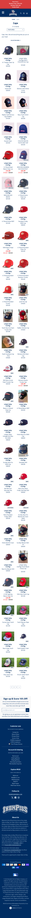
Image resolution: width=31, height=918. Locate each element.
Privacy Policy (15, 736)
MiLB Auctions (15, 779)
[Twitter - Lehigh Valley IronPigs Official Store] (12, 797)
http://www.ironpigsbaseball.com (12, 850)
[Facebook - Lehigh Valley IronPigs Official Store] (15, 797)
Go (27, 710)
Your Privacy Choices (16, 744)
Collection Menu (15, 40)
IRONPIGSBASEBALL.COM (15, 794)
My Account (15, 756)
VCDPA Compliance (15, 740)
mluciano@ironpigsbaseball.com (13, 845)
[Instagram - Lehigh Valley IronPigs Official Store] (19, 797)
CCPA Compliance (15, 742)
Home (13, 19)
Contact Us (15, 732)
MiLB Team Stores (15, 785)
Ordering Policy (15, 758)
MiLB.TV (15, 781)
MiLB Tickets (15, 783)
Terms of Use (15, 738)
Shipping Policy (15, 760)
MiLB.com (15, 775)
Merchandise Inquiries (15, 764)
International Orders (15, 762)
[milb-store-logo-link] (15, 876)
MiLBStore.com (15, 777)
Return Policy (15, 734)
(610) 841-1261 (18, 843)
